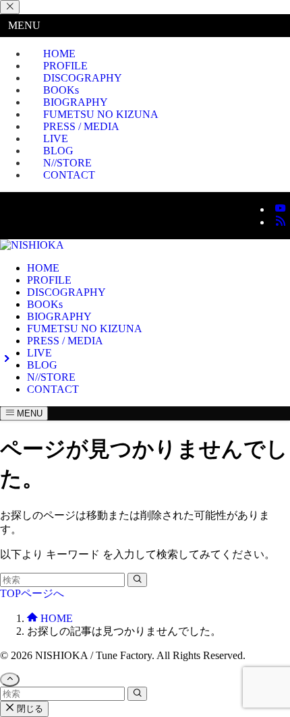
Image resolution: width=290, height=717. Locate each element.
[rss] (280, 222)
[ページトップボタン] (10, 680)
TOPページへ (32, 593)
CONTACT (69, 175)
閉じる (28, 709)
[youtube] (280, 209)
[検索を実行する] (137, 580)
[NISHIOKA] (32, 245)
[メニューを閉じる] (10, 7)
